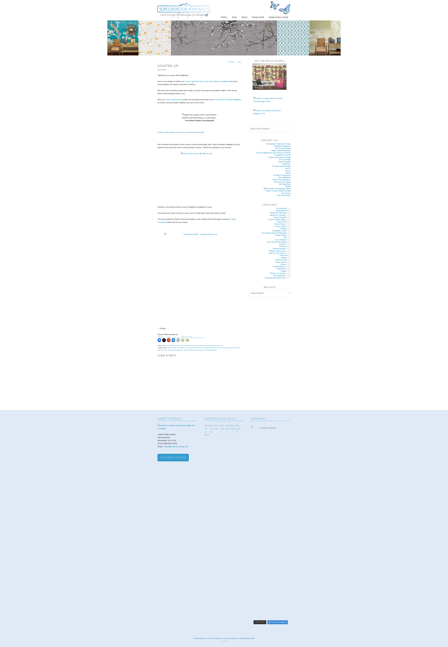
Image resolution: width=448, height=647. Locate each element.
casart (187, 347)
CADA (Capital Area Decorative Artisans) (273, 152)
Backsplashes (282, 210)
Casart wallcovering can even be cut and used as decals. (181, 132)
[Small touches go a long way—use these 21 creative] (270, 530)
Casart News (279, 224)
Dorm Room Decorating (277, 242)
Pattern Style (281, 260)
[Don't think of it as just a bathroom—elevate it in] (284, 523)
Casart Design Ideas (173, 345)
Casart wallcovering (173, 99)
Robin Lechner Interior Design (278, 191)
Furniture (283, 246)
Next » (239, 62)
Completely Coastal (282, 155)
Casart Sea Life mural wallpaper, (227, 99)
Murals (284, 257)
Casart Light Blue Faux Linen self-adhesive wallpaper (207, 81)
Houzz (287, 170)
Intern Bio (284, 255)
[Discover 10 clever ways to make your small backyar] (284, 588)
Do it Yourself (281, 239)
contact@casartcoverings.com (175, 446)
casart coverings (195, 347)
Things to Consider (198, 345)
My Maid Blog (284, 184)
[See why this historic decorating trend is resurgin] (284, 462)
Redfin (287, 186)
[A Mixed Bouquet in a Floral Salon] (269, 76)
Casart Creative (280, 217)
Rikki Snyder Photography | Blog (277, 188)
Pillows (284, 264)
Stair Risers (282, 269)
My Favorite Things (282, 182)
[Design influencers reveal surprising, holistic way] (257, 464)
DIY (285, 237)
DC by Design (284, 159)
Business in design (277, 215)
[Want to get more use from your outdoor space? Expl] (270, 592)
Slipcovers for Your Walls (184, 10)
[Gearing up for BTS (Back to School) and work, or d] (257, 591)
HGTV (287, 168)
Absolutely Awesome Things (278, 144)
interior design (227, 347)
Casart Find (282, 221)
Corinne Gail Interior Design (279, 157)
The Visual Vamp (283, 195)
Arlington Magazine (282, 146)
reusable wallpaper (210, 350)
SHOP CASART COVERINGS (173, 458)
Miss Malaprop (284, 177)
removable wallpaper (175, 350)
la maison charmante (281, 175)
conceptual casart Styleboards (274, 233)
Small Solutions (186, 345)
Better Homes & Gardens (175, 347)
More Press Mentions (281, 179)
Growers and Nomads (281, 166)
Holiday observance (277, 251)
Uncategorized (279, 275)
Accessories (281, 208)
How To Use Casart (277, 253)
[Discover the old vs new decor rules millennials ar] (257, 527)
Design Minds (281, 235)
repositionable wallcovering (193, 350)
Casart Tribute (281, 226)
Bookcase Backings (278, 213)
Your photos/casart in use (214, 345)
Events (282, 244)
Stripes (284, 271)
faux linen (218, 347)
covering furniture (208, 347)
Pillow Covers (281, 262)
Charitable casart (279, 230)
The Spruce (285, 193)
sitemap (225, 641)
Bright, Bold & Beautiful (280, 150)
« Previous (231, 62)
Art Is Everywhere (282, 148)
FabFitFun (286, 164)
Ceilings (283, 228)
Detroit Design (284, 161)
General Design (279, 248)
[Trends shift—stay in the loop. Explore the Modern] (270, 456)
